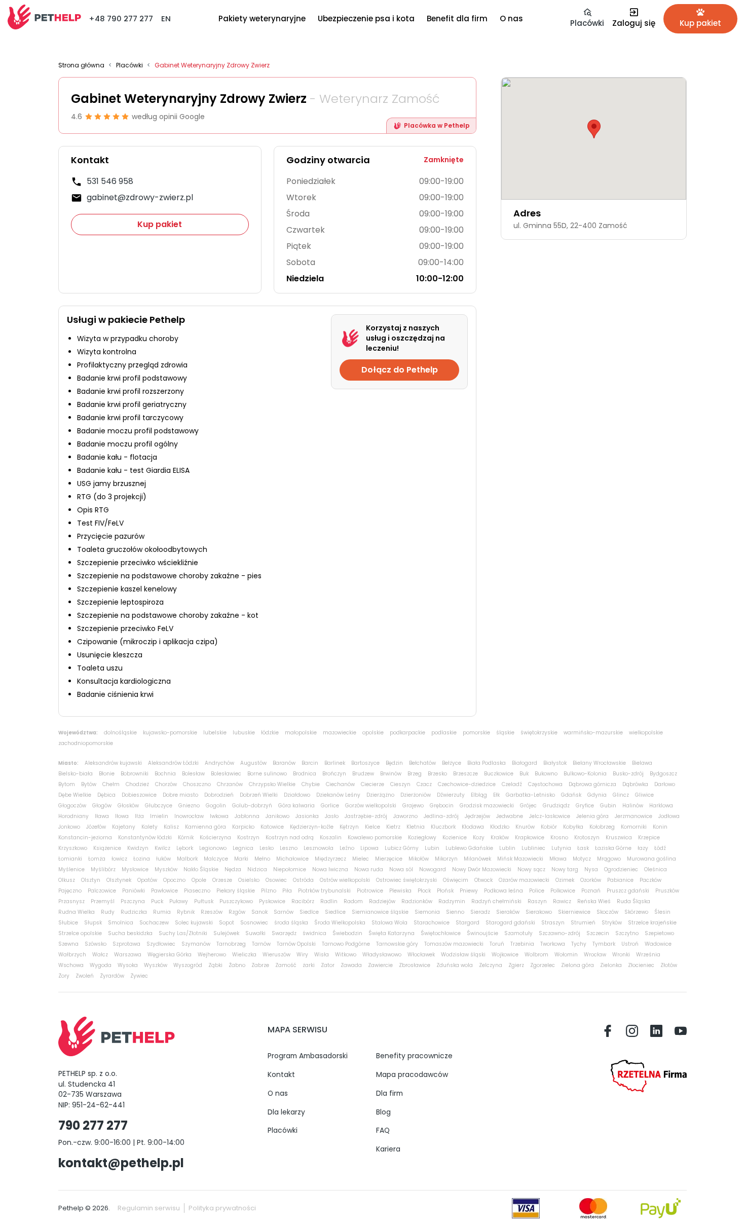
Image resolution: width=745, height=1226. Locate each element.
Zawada (351, 965)
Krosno (559, 837)
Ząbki (215, 965)
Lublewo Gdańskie (469, 848)
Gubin (608, 805)
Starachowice (432, 922)
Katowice (272, 827)
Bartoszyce (365, 763)
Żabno (237, 965)
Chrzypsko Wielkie (272, 784)
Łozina (141, 859)
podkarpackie (407, 732)
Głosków (128, 805)
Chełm (111, 784)
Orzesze (222, 880)
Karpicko (243, 827)
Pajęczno (70, 891)
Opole (199, 880)
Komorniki (634, 827)
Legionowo (213, 848)
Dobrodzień (219, 795)
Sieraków (507, 912)
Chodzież (137, 784)
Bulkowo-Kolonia (585, 773)
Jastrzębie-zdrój (366, 816)
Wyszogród (187, 965)
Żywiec (139, 976)
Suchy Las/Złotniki (183, 933)
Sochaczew (154, 922)
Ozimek (564, 880)
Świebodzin (347, 933)
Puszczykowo (236, 901)
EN (166, 18)
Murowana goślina (651, 859)
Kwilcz (162, 848)
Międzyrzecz (330, 859)
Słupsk (93, 922)
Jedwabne (509, 816)
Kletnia (415, 827)
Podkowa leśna (503, 891)
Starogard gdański (510, 922)
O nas (278, 1093)
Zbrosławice (414, 965)
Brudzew (363, 773)
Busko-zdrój (628, 773)
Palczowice (102, 891)
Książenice (107, 848)
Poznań (591, 891)
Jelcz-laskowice (549, 816)
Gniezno (189, 805)
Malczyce (216, 859)
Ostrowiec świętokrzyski (406, 880)
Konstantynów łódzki (145, 837)
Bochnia (165, 773)
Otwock (483, 880)
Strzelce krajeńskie (652, 922)
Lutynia (561, 848)
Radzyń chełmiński (496, 901)
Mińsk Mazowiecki (520, 859)
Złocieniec (641, 965)
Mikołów (418, 859)
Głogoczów (72, 805)
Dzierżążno (380, 795)
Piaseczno (197, 891)
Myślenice (71, 869)
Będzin (394, 763)
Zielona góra (577, 965)
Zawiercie (380, 965)
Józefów (96, 827)
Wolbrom (536, 954)
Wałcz (100, 954)
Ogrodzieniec (621, 869)
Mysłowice (135, 869)
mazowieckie (339, 732)
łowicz (119, 859)
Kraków (500, 837)
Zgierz (516, 965)
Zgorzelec (542, 965)
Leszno (288, 848)
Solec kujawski (194, 922)
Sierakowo (539, 912)
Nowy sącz (531, 869)
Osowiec (276, 880)
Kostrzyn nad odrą (290, 837)
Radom (353, 901)
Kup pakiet (159, 224)
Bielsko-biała (75, 773)
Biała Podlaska (486, 763)
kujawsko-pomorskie (170, 732)
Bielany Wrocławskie (599, 763)
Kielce (372, 827)
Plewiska (400, 891)
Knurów (525, 827)
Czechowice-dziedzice (467, 784)
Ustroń (630, 944)
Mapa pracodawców (412, 1074)
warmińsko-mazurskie (593, 732)
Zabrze (260, 965)
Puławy (178, 901)
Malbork (187, 859)
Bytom (66, 784)
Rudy (108, 912)
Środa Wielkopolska (339, 922)
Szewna (68, 944)
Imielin (159, 816)
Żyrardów (112, 976)
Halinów (632, 805)
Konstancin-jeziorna (85, 837)
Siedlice (335, 912)
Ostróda (303, 880)
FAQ (383, 1130)
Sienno (455, 912)
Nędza (233, 869)
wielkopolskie (646, 732)
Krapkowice (529, 837)
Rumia (162, 912)
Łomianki (70, 859)
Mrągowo (609, 859)
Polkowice (562, 891)
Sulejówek (226, 933)
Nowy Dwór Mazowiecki (481, 869)
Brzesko (437, 773)
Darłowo (664, 784)
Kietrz (393, 827)
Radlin (329, 901)
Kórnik (186, 837)
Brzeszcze (465, 773)
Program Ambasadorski (308, 1056)
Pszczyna (133, 901)
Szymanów (195, 944)
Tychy (578, 944)
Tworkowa (552, 944)
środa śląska (291, 922)
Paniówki (133, 891)
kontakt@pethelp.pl (121, 1163)
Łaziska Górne (613, 848)
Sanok (259, 912)
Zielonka (611, 965)
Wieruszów (276, 954)
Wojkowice (505, 954)
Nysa (591, 869)
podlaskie (444, 732)
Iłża (139, 816)
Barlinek (334, 763)
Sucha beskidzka (130, 933)
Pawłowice (164, 891)
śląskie (505, 732)
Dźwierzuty (451, 795)
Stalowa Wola (389, 922)
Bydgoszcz (663, 773)
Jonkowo (69, 827)
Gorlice (330, 805)
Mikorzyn (446, 859)
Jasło (332, 816)
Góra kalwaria (296, 805)
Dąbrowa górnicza (592, 784)
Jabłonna (247, 816)
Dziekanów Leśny (338, 795)
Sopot (226, 922)
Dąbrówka (635, 784)
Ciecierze (372, 784)
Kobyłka (573, 827)
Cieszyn (400, 784)
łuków (163, 859)
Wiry (302, 954)
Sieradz (480, 912)
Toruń (497, 944)
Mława (558, 859)
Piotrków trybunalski (324, 891)
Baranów (284, 763)
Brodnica (304, 773)
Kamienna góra (205, 827)
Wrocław (595, 954)
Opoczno (174, 880)
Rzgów (237, 912)
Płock (424, 891)
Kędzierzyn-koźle (311, 827)
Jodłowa (669, 816)
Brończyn (334, 773)
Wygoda (100, 965)
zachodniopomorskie (85, 743)
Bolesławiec (226, 773)
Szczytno (627, 933)
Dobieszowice (139, 795)
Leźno (347, 848)
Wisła (321, 954)
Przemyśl (103, 901)
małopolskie (301, 732)
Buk (524, 773)
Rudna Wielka (76, 912)
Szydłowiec (160, 944)
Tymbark (603, 944)
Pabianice (620, 880)
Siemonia (427, 912)
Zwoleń (85, 976)
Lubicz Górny (402, 848)
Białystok (555, 763)
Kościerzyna (215, 837)
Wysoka (128, 965)
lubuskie (244, 732)
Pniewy (469, 891)
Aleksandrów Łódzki (173, 763)
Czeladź (512, 784)
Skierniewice (574, 912)
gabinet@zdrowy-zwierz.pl (140, 197)
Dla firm (389, 1093)
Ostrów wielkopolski (345, 880)
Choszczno (197, 784)
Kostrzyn (248, 837)
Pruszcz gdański (628, 891)
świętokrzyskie (538, 732)
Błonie (107, 773)
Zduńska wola (454, 965)
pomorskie (476, 732)
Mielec (360, 859)
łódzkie (270, 732)
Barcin (310, 763)
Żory (63, 976)
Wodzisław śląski (463, 954)
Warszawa (127, 954)
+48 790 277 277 (121, 18)
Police (536, 891)
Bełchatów (422, 763)
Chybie (311, 784)
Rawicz (562, 901)
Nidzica (257, 869)
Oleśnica (655, 869)
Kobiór (549, 827)
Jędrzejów (477, 816)
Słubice (68, 922)
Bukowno (546, 773)
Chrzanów (230, 784)
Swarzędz (284, 933)
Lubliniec (533, 848)
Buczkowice (498, 773)
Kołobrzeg (602, 827)
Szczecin (597, 933)
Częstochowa (545, 784)
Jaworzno (405, 816)
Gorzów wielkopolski (370, 805)
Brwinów (390, 773)
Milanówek (477, 859)
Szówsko (95, 944)
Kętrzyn (349, 827)
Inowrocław (189, 816)
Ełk (496, 795)
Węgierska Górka (169, 954)
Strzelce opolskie (80, 933)
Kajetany (123, 827)
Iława (102, 816)
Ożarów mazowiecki (524, 880)
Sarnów (283, 912)
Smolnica (120, 922)
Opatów (147, 880)
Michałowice (292, 859)
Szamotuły (518, 933)
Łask (583, 848)
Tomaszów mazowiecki (453, 944)
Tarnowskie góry (397, 944)
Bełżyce (451, 763)
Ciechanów (340, 784)
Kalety (149, 827)
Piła (287, 891)
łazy (643, 848)
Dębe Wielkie (74, 795)
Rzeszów (211, 912)
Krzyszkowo (72, 848)
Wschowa (71, 965)
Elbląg (479, 795)
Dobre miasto (180, 795)
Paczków (650, 880)
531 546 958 (110, 181)
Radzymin (451, 901)
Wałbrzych (72, 954)
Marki (241, 859)
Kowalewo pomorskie (375, 837)
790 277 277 (93, 1125)
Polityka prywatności (222, 1208)
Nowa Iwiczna (330, 869)
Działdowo (297, 795)
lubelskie (215, 732)
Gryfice (585, 805)
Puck (157, 901)
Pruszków (667, 891)
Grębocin (442, 805)
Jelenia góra (592, 816)
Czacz (424, 784)
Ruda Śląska (633, 901)
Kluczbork (443, 827)
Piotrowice (370, 891)
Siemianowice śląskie (380, 912)
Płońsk (445, 891)
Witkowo (345, 954)
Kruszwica (619, 837)
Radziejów (382, 901)
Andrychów (219, 763)
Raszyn (537, 901)
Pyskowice (272, 901)
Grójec (528, 805)
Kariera (388, 1149)
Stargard (467, 922)
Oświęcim (455, 880)
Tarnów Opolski (296, 944)
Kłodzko (499, 827)
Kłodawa (473, 827)
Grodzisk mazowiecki (487, 805)
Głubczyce (158, 805)
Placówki (129, 65)
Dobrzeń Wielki (259, 795)
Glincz (621, 795)
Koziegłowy (422, 837)
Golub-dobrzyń (252, 805)
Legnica (243, 848)
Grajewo (413, 805)
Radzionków (416, 901)
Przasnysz (71, 901)
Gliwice (644, 795)
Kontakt (281, 1074)
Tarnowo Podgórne (346, 944)
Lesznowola (318, 848)
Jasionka (307, 816)
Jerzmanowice (633, 816)
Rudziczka (134, 912)
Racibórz (302, 901)
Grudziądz (556, 805)
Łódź (660, 848)
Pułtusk (203, 901)
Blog (383, 1112)
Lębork (184, 848)
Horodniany (73, 816)
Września (648, 954)
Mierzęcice (388, 859)
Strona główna (81, 65)
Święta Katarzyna (391, 933)
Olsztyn (90, 880)
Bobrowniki (134, 773)
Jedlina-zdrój (441, 816)
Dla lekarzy (286, 1112)
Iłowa (122, 816)
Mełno (262, 859)
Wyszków (155, 965)
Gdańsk (571, 795)
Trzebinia (522, 944)
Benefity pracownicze (414, 1056)
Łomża (96, 859)
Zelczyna (490, 965)
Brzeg (414, 773)
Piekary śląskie (235, 891)
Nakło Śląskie (200, 869)
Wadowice (658, 944)
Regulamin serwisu (149, 1208)
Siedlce (309, 912)
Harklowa (661, 805)
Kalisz (171, 827)
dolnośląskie (120, 732)
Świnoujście (482, 933)
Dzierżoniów (415, 795)
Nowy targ (564, 869)
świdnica (314, 933)
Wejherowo (212, 954)
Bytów (88, 784)
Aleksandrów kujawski (113, 763)
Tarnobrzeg (231, 944)
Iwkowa (219, 816)
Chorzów (166, 784)
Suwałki (255, 933)
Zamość (285, 965)
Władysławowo (381, 954)
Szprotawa (126, 944)
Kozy (479, 837)
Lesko (266, 848)
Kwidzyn (137, 848)
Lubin (432, 848)
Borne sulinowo (267, 773)
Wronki (621, 954)
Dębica (106, 795)
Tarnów (261, 944)
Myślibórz (103, 869)
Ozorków (590, 880)
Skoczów (607, 912)
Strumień (583, 922)
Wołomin (566, 954)
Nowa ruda (368, 869)
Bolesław (193, 773)
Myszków (166, 869)
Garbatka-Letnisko (530, 795)
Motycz (582, 859)
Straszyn (553, 922)
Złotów (668, 965)
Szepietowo (659, 933)
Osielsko (248, 880)
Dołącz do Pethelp (399, 370)
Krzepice (649, 837)
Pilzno (268, 891)
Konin (660, 827)
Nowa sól (401, 869)
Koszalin (331, 837)
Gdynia (597, 795)
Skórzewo (636, 912)
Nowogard (432, 869)
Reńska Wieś (594, 901)
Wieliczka (244, 954)
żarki (309, 965)
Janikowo (277, 816)
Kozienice (454, 837)
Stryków (612, 922)
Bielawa (642, 763)
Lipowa (369, 848)
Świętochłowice (441, 933)
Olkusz (66, 880)
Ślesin (662, 912)
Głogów (101, 805)
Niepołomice (289, 869)
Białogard (524, 763)
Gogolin (216, 805)
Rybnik (186, 912)
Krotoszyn (587, 837)
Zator (327, 965)
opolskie (373, 732)
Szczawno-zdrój (559, 933)
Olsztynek (118, 880)
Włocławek (421, 954)
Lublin (507, 848)
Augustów (253, 763)
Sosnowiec (254, 922)
